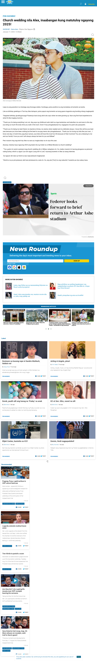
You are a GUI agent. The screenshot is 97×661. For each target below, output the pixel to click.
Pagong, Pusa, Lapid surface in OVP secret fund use (14, 482)
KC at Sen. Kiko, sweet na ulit (62, 401)
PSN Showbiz (9, 16)
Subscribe (91, 4)
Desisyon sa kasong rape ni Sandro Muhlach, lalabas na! (21, 362)
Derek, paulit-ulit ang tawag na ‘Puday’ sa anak (22, 401)
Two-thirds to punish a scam (13, 554)
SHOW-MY (6, 29)
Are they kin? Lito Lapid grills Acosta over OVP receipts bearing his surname (13, 591)
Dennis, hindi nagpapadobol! (62, 441)
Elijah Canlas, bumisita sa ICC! (15, 441)
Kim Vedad (54, 364)
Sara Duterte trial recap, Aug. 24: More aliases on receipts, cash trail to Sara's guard (14, 633)
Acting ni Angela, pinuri (60, 361)
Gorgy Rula (6, 367)
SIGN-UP (77, 261)
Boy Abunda (55, 444)
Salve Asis (14, 29)
